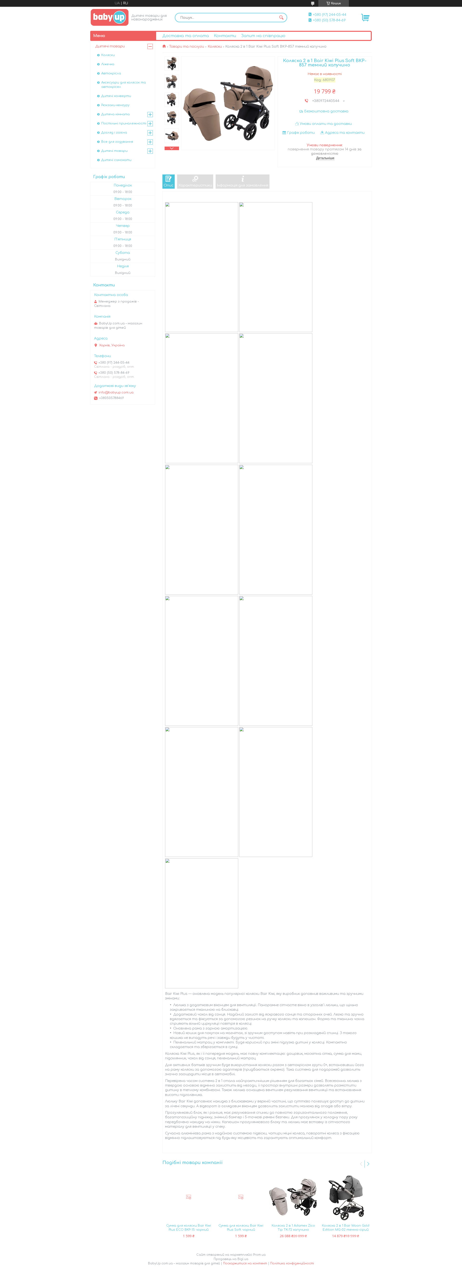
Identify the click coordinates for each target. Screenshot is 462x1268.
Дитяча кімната (115, 114)
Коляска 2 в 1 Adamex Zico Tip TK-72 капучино (293, 1227)
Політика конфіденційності (292, 1263)
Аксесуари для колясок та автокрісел (123, 85)
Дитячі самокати (116, 160)
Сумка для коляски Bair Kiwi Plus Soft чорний (240, 1227)
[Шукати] (281, 17)
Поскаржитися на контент (245, 1263)
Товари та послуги (186, 46)
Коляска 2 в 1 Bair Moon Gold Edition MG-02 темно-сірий (345, 1227)
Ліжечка (107, 64)
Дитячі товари (110, 46)
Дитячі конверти (116, 96)
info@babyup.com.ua (116, 392)
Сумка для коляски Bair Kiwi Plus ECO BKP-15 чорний (188, 1227)
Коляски (215, 46)
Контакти (225, 36)
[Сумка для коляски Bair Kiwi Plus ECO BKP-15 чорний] (188, 1197)
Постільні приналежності (123, 123)
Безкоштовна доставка (326, 111)
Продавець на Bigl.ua (231, 1259)
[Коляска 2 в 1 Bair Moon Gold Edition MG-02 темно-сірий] (345, 1197)
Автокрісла (111, 73)
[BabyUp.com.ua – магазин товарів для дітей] (109, 17)
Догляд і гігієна (114, 132)
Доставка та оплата (185, 36)
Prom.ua (259, 1254)
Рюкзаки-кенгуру (115, 105)
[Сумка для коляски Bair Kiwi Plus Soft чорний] (241, 1197)
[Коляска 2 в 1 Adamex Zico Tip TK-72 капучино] (293, 1197)
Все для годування (117, 141)
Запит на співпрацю (263, 36)
